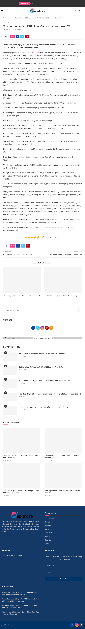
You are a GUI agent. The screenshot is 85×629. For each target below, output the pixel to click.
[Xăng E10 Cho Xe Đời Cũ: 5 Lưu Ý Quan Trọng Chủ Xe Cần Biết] (21, 440)
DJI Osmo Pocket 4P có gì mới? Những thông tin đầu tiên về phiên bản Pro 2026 (21, 593)
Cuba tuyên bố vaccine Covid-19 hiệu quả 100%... (22, 296)
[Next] (35, 3)
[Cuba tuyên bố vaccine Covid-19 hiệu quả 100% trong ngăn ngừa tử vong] (22, 280)
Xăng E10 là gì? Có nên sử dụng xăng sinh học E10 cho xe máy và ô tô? (21, 492)
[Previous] (33, 3)
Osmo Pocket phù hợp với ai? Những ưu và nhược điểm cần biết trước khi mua (21, 600)
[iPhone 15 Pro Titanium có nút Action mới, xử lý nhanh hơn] (10, 356)
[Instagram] (77, 10)
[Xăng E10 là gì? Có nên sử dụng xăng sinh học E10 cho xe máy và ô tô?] (21, 475)
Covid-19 (18, 18)
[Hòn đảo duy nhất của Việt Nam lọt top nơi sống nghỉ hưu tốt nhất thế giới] (10, 397)
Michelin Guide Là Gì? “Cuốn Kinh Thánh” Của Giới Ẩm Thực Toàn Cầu (19, 606)
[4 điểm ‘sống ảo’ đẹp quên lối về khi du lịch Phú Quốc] (10, 370)
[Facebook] (75, 10)
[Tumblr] (79, 10)
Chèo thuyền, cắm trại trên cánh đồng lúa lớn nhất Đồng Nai (44, 407)
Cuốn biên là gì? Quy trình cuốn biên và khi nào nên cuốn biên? (62, 456)
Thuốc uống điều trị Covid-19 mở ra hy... (62, 296)
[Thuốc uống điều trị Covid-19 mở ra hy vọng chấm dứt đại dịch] (63, 280)
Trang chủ (6, 18)
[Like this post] (13, 36)
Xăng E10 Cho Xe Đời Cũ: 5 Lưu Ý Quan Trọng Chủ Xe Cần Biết (20, 456)
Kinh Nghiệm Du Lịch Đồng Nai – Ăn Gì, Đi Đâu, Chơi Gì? (63, 492)
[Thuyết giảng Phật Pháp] (42, 338)
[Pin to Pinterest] (27, 36)
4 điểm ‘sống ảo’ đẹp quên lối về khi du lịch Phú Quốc (41, 367)
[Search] (83, 10)
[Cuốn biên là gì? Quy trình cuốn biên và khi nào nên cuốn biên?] (63, 440)
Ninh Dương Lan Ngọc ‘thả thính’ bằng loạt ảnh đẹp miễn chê (44, 380)
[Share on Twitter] (22, 36)
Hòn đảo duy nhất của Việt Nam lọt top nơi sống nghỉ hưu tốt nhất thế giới (50, 394)
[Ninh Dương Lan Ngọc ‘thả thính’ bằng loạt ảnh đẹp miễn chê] (10, 383)
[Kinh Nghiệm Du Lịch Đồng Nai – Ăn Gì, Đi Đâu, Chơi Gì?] (63, 475)
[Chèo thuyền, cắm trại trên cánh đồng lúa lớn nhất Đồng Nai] (10, 410)
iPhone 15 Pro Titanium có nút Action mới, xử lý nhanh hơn (43, 354)
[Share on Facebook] (17, 36)
